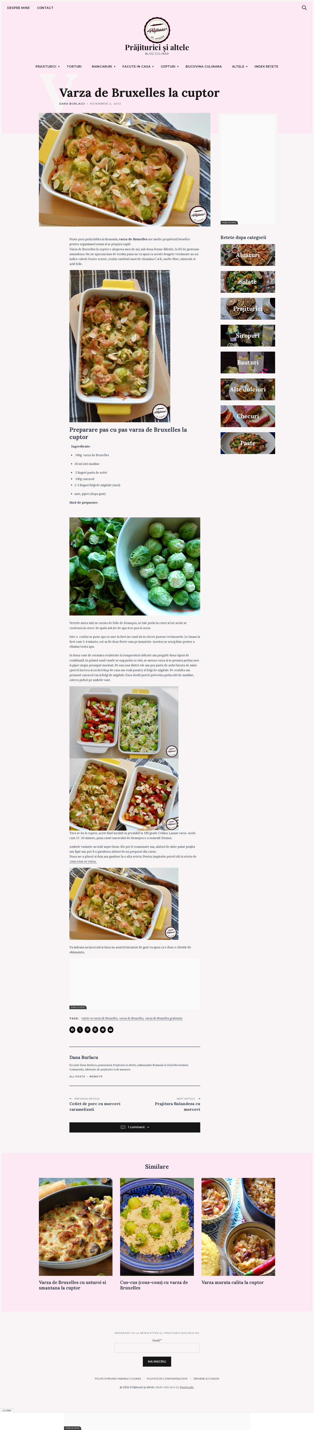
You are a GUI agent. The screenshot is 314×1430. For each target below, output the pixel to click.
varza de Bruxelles (131, 1018)
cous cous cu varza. (83, 861)
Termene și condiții (206, 1378)
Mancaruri (102, 66)
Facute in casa (136, 66)
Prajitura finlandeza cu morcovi (177, 1106)
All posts (77, 1076)
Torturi (74, 66)
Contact (45, 8)
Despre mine (18, 8)
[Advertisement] (134, 983)
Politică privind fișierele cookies (118, 1378)
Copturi (168, 66)
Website (96, 1076)
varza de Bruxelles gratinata (163, 1018)
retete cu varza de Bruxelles (99, 1018)
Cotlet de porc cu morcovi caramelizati (94, 1106)
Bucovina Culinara (204, 66)
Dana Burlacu (72, 103)
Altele (238, 66)
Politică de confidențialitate (167, 1378)
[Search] (304, 7)
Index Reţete (266, 66)
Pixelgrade (187, 1387)
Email (157, 1340)
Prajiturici (46, 66)
